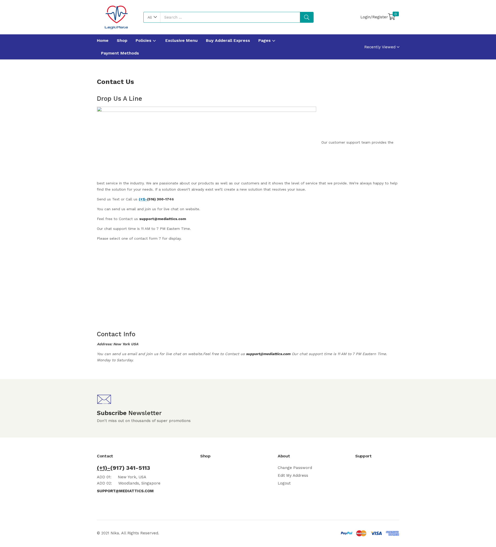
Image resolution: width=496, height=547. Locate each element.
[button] (152, 17)
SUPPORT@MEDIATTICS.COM (125, 491)
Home (103, 40)
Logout (284, 483)
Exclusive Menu (181, 40)
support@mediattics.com (162, 219)
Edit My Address (293, 475)
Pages (265, 40)
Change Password (295, 467)
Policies (144, 40)
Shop (122, 40)
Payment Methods (120, 53)
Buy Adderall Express (228, 40)
